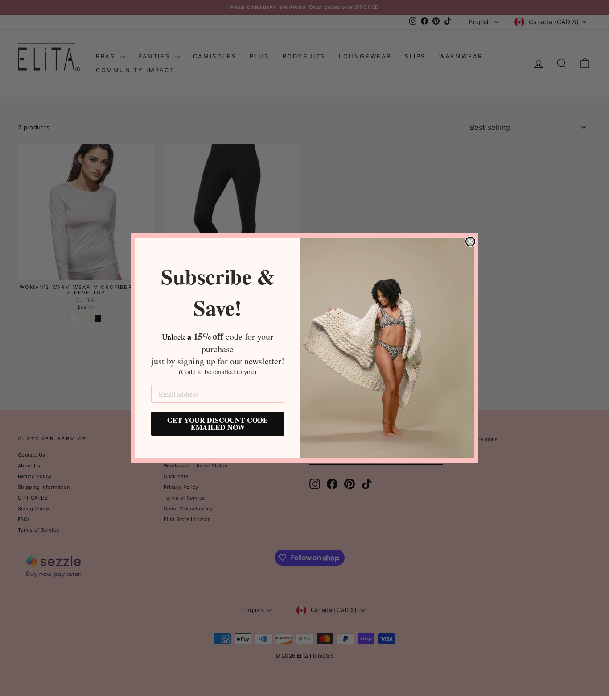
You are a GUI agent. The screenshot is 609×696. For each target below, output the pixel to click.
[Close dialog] (470, 241)
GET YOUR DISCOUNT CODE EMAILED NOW (217, 423)
